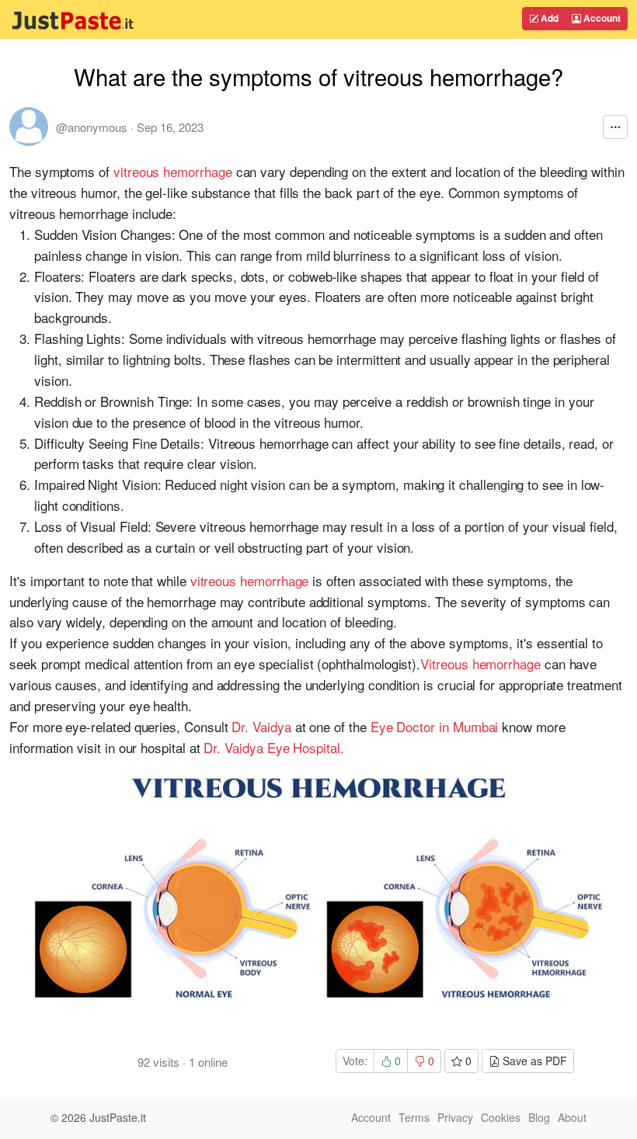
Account (601, 18)
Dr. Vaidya (261, 726)
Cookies (500, 1117)
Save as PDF (533, 1060)
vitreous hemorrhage (172, 171)
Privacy (455, 1117)
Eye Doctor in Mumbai (435, 726)
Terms (414, 1117)
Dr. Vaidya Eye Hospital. (273, 747)
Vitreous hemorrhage (480, 663)
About (572, 1117)
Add (548, 18)
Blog (539, 1117)
